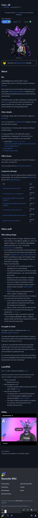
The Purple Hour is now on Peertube (12, 193)
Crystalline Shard (19, 122)
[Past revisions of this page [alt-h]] (27, 510)
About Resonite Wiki (26, 483)
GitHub (22, 487)
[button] (19, 429)
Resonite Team (21, 63)
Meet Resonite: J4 (7, 415)
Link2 (26, 398)
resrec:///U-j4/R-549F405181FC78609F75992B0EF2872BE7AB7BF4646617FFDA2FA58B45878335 (20, 144)
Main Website (5, 490)
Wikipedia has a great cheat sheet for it (23, 254)
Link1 (21, 398)
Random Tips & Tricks (11, 151)
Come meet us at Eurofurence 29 (11, 210)
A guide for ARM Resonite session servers (14, 215)
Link (25, 371)
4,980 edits (6, 7)
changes (17, 12)
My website (7, 148)
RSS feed (30, 177)
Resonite (4, 85)
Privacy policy (5, 483)
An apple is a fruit (9, 248)
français (26, 22)
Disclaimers (4, 487)
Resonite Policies (6, 494)
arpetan (15, 22)
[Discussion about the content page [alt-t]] (31, 510)
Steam (22, 490)
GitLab (5, 102)
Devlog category (14, 179)
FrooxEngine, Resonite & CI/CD (11, 188)
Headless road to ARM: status (11, 220)
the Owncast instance (23, 166)
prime (5, 371)
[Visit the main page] (3, 515)
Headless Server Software (16, 91)
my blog (3, 118)
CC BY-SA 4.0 (19, 500)
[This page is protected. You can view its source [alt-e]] (24, 510)
